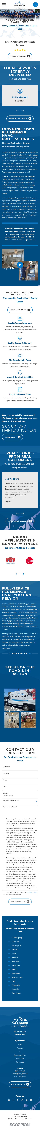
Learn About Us (18, 310)
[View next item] (22, 110)
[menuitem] (10, 1119)
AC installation (32, 212)
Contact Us (20, 1062)
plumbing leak (32, 158)
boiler (24, 212)
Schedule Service (18, 119)
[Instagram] (22, 1100)
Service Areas (19, 1059)
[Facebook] (18, 1100)
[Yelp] (13, 1100)
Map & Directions (20, 1077)
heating (13, 158)
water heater (17, 212)
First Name (6, 767)
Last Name (6, 773)
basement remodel (11, 215)
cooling (20, 158)
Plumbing (20, 1048)
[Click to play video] (20, 265)
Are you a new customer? (11, 800)
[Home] (19, 4)
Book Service (18, 1084)
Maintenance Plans (20, 1055)
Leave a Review (18, 56)
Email (4, 787)
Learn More (11, 437)
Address (5, 793)
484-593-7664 (20, 1035)
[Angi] (26, 1100)
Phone (5, 780)
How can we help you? (10, 807)
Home (20, 1045)
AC (20, 1052)
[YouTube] (31, 1100)
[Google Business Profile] (9, 1100)
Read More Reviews (18, 521)
